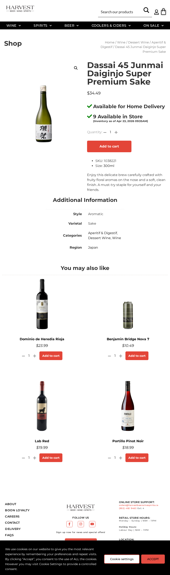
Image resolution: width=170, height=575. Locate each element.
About (10, 504)
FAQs (9, 535)
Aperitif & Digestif (102, 233)
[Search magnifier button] (146, 12)
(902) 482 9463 (127, 508)
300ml (108, 166)
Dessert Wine (138, 42)
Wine (11, 25)
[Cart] (163, 11)
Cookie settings (122, 559)
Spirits (40, 25)
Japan (93, 247)
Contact (12, 523)
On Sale (151, 25)
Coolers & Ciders (109, 25)
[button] (76, 68)
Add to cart (109, 146)
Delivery (13, 529)
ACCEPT (153, 559)
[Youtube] (92, 524)
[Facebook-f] (69, 524)
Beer (69, 25)
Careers (12, 516)
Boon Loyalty (17, 510)
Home (109, 42)
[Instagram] (81, 524)
